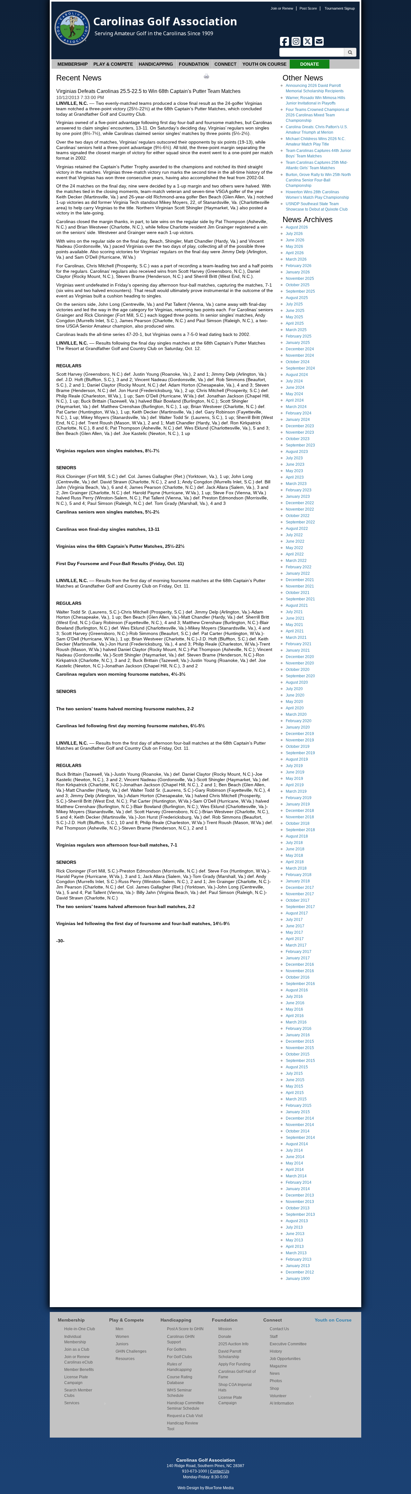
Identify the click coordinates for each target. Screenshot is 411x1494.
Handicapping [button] (156, 64)
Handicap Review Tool (182, 1426)
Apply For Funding (234, 1364)
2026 (297, 227)
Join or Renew (282, 8)
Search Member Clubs (78, 1393)
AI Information (282, 1403)
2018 (300, 810)
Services (71, 1403)
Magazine (278, 1366)
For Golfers (176, 1349)
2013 (300, 1195)
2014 (300, 1118)
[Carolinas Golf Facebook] (285, 44)
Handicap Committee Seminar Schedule (185, 1406)
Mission (225, 1329)
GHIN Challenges (131, 1351)
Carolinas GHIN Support (181, 1339)
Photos (276, 1381)
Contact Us (279, 1329)
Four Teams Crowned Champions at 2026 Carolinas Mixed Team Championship (317, 115)
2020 (300, 657)
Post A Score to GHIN (185, 1329)
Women (122, 1336)
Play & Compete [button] (113, 64)
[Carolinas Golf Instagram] (296, 44)
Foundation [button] (194, 64)
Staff (273, 1336)
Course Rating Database (179, 1380)
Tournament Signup (340, 8)
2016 (300, 964)
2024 (300, 349)
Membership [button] (72, 64)
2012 (300, 1272)
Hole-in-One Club (79, 1329)
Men (119, 1329)
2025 (300, 278)
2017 (300, 887)
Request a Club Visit (185, 1416)
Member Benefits (79, 1369)
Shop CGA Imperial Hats (235, 1387)
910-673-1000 (194, 1471)
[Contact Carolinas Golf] (319, 44)
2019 (300, 733)
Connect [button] (225, 64)
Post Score (308, 8)
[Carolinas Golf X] (308, 44)
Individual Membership (75, 1339)
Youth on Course (264, 64)
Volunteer (278, 1396)
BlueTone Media (219, 1488)
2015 (300, 1041)
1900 (298, 1278)
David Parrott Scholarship (229, 1354)
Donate (309, 64)
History (276, 1351)
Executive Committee (288, 1344)
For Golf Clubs (179, 1357)
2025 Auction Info (233, 1344)
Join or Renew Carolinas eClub (78, 1360)
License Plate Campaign (76, 1380)
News (275, 1373)
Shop (274, 1388)
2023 (300, 426)
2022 (300, 503)
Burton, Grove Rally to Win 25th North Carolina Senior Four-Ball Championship (318, 180)
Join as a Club (76, 1349)
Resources (125, 1358)
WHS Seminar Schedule (179, 1393)
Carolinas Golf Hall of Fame (237, 1374)
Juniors (122, 1344)
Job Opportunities (285, 1358)
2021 (300, 580)
